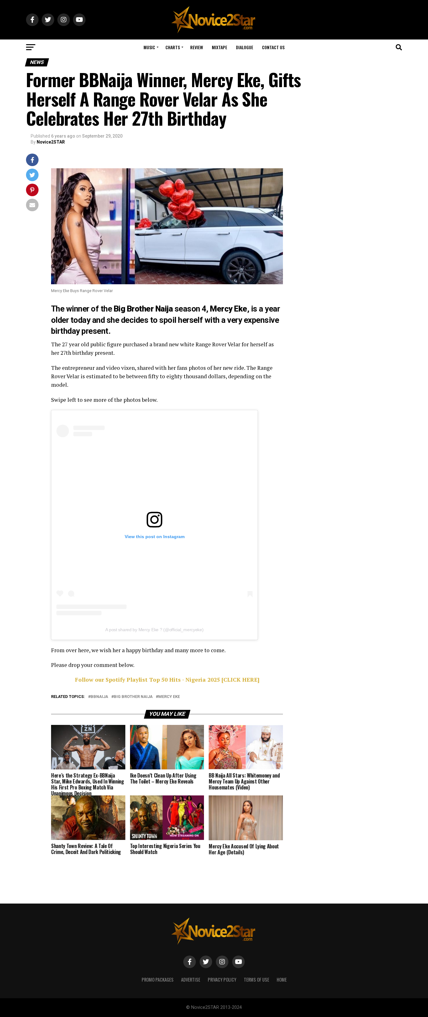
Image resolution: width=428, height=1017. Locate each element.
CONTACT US (273, 47)
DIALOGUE (244, 47)
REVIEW (196, 47)
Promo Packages (158, 979)
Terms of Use (256, 979)
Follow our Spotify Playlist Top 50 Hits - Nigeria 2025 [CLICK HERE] (167, 679)
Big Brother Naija (143, 308)
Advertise (190, 979)
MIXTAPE (219, 47)
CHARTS (172, 47)
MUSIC (149, 47)
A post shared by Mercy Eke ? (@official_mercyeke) (154, 629)
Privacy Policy (222, 979)
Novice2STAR (51, 141)
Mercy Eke (228, 308)
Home (282, 979)
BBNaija (99, 697)
